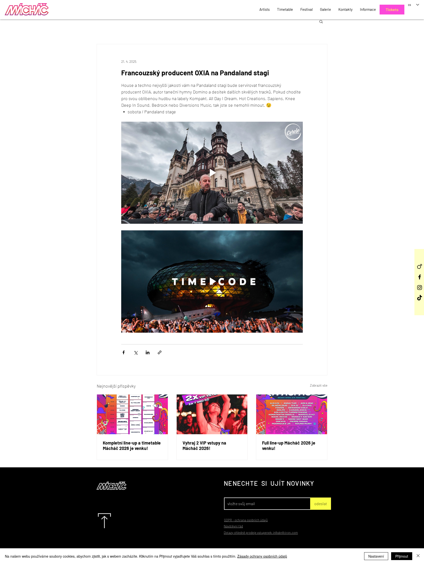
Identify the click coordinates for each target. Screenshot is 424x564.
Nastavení (376, 556)
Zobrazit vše (318, 385)
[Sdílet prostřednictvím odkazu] (159, 352)
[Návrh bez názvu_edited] (419, 266)
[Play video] (212, 173)
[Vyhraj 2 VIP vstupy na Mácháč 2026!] (212, 414)
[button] (321, 21)
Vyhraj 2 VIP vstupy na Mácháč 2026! (204, 445)
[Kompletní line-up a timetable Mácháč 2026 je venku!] (132, 414)
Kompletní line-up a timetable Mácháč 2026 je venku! (132, 445)
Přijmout (401, 556)
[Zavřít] (418, 556)
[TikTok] (419, 298)
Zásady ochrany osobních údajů (262, 556)
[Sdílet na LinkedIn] (147, 352)
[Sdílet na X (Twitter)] (135, 352)
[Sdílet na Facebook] (123, 352)
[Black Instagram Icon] (419, 287)
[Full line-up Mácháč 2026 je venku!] (291, 414)
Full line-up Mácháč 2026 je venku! (288, 445)
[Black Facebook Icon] (419, 277)
